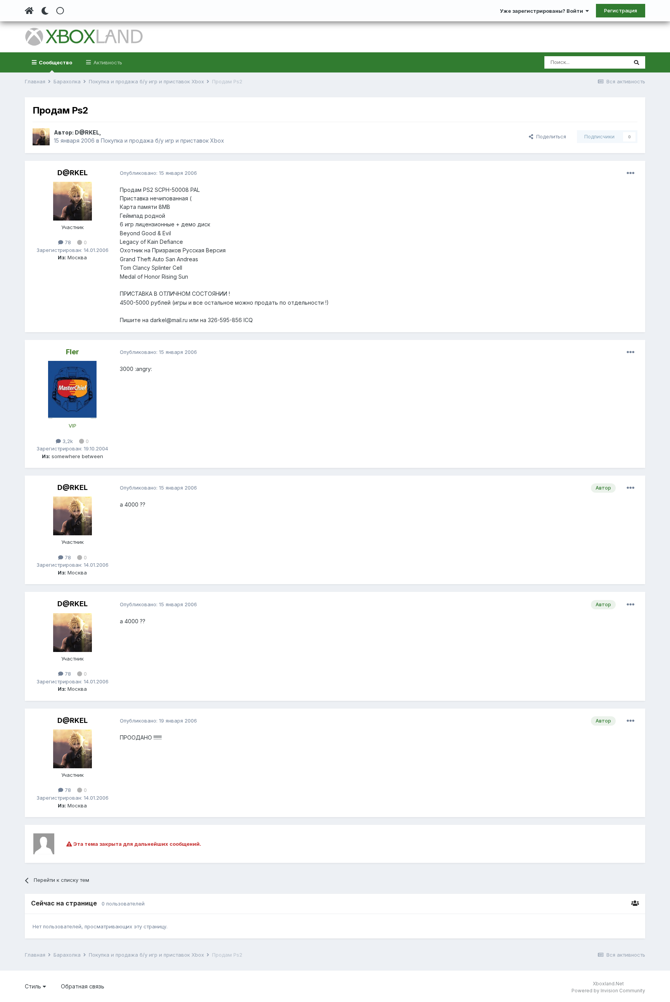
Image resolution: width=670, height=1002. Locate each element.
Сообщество (55, 62)
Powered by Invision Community (608, 990)
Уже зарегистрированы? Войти (542, 11)
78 (67, 242)
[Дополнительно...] (630, 173)
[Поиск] (636, 62)
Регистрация (620, 10)
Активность (107, 62)
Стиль (34, 986)
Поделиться (549, 136)
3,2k (67, 441)
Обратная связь (82, 986)
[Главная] (29, 11)
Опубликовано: (158, 173)
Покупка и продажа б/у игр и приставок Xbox (162, 140)
